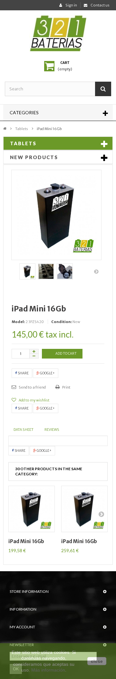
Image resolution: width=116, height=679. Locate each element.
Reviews (51, 429)
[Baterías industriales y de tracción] (58, 33)
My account (22, 626)
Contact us (100, 5)
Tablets (21, 129)
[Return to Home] (4, 128)
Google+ (47, 373)
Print (66, 387)
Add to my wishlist (33, 400)
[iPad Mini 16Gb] (27, 271)
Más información (48, 670)
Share (23, 373)
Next (96, 271)
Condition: (61, 321)
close (97, 661)
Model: (18, 321)
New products (34, 157)
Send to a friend (32, 387)
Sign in (71, 5)
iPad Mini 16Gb (26, 541)
